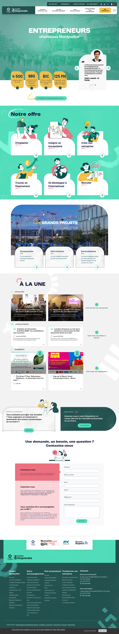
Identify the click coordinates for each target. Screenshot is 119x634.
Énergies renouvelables (50, 577)
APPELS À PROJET (79, 4)
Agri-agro (47, 575)
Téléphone (67, 497)
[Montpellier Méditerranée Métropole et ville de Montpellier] (20, 557)
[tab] (37, 472)
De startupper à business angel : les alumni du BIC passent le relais (29, 311)
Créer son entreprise (32, 577)
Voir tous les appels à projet (97, 337)
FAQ (28, 615)
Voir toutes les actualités (97, 308)
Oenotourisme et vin (49, 590)
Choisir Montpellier (42, 10)
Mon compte (93, 4)
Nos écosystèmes (75, 10)
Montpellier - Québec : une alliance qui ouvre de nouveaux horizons (67, 311)
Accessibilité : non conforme (45, 624)
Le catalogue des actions (68, 602)
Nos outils (29, 592)
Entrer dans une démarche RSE (70, 577)
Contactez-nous (57, 624)
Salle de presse (71, 624)
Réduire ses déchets (67, 580)
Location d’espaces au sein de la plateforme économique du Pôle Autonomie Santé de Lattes (65, 331)
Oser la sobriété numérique (69, 587)
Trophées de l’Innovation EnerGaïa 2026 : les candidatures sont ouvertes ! (28, 331)
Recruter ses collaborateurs (34, 590)
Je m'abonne (84, 425)
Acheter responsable (67, 582)
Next (108, 68)
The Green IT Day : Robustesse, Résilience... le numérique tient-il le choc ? (28, 378)
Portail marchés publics (33, 605)
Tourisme (47, 595)
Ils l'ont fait (65, 600)
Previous (76, 68)
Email (66, 490)
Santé (46, 587)
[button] (114, 10)
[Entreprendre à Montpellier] (17, 10)
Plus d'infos (61, 630)
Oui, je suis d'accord (90, 631)
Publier (29, 430)
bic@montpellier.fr (39, 517)
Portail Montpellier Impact (33, 610)
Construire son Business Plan (34, 602)
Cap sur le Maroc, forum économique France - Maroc (64, 377)
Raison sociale (68, 475)
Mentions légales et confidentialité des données (27, 624)
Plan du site (64, 624)
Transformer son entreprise (90, 10)
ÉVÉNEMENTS (65, 4)
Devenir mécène (66, 595)
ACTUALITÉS (53, 4)
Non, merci (102, 631)
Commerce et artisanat (50, 592)
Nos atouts (11, 577)
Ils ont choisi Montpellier (15, 580)
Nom (65, 482)
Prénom (66, 467)
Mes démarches (105, 10)
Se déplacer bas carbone (68, 585)
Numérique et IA (49, 585)
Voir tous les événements (96, 371)
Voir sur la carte (86, 583)
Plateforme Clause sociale (33, 607)
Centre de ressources (32, 612)
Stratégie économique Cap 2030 (17, 582)
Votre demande (69, 505)
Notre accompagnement (58, 10)
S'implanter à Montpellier (33, 580)
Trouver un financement (33, 582)
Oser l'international (31, 587)
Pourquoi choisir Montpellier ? (51, 98)
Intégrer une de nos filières (33, 585)
